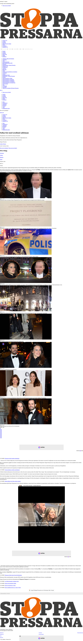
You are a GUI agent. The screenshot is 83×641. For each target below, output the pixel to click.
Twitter (1, 155)
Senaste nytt (4, 40)
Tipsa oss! (2, 112)
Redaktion (4, 56)
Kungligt (4, 42)
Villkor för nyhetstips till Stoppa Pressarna (10, 88)
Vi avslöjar (4, 45)
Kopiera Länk (2, 161)
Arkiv (3, 60)
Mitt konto (4, 69)
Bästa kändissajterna (80, 632)
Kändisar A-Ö (5, 47)
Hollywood (4, 54)
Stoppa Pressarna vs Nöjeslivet (8, 80)
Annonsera (4, 59)
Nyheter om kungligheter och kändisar (9, 71)
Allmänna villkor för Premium (8, 58)
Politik (3, 44)
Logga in (4, 68)
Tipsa (3, 84)
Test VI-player (5, 83)
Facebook (2, 153)
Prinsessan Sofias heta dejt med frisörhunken (13, 575)
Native (3, 70)
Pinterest (1, 157)
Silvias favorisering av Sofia (10, 585)
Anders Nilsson (3, 143)
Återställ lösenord (5, 61)
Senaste (3, 51)
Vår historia (4, 85)
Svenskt (3, 41)
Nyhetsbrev (4, 72)
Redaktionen (2, 632)
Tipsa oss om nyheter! (6, 5)
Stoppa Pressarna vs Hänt (7, 78)
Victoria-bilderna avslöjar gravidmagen (12, 469)
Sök (1, 90)
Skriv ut (1, 163)
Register (4, 77)
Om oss (3, 73)
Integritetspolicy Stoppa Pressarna (9, 65)
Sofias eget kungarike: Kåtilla (10, 583)
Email (1, 159)
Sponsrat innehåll (41, 634)
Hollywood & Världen (6, 43)
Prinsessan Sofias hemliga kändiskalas (12, 458)
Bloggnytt (4, 64)
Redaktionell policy (6, 75)
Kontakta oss (4, 67)
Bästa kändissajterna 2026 (7, 63)
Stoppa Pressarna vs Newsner (8, 79)
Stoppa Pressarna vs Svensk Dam (8, 82)
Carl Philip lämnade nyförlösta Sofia (12, 581)
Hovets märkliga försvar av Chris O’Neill (13, 587)
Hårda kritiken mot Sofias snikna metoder (13, 481)
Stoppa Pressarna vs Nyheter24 (8, 81)
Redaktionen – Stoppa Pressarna (8, 76)
